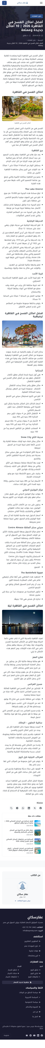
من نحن (35, 1012)
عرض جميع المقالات (23, 901)
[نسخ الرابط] (11, 808)
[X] (34, 808)
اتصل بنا (35, 1016)
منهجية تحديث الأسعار (21, 982)
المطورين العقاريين (31, 941)
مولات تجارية (33, 951)
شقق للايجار (12, 970)
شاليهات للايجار (11, 977)
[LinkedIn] (29, 808)
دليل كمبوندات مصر (31, 946)
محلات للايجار (12, 973)
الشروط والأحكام (32, 1007)
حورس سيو (30, 1026)
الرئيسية (40, 40)
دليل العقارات (36, 16)
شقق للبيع (34, 970)
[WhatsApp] (23, 808)
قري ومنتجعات (33, 955)
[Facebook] (40, 808)
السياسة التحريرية (31, 997)
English (6, 1035)
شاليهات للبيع (33, 977)
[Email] (27, 1035)
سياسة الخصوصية (31, 1002)
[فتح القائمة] (41, 3)
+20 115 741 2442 (29, 927)
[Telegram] (17, 808)
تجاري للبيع (34, 973)
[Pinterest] (31, 1035)
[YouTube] (34, 1035)
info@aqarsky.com (30, 930)
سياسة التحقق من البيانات (28, 992)
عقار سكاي (22, 894)
